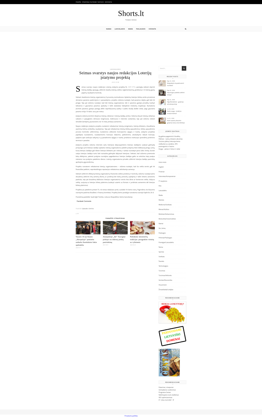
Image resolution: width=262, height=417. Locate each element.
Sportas (161, 252)
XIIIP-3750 (131, 87)
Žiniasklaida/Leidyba (166, 289)
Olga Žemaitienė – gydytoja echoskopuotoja (175, 103)
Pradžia (78, 2)
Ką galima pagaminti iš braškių (169, 136)
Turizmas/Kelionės (165, 275)
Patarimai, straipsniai (166, 387)
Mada (130, 29)
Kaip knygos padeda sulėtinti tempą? (176, 94)
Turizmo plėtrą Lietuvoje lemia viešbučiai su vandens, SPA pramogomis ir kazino (169, 143)
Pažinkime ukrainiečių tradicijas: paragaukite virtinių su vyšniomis (142, 239)
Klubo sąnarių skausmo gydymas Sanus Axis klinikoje (176, 122)
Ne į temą (162, 228)
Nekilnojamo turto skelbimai (169, 395)
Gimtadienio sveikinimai (167, 390)
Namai (108, 29)
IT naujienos (163, 181)
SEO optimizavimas (165, 397)
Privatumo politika (131, 416)
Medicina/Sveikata (165, 205)
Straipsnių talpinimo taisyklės (93, 2)
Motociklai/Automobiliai (167, 219)
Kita (160, 186)
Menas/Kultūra (164, 209)
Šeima (161, 247)
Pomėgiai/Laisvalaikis (166, 242)
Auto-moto (162, 162)
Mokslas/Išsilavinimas (166, 214)
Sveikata (152, 29)
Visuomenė (163, 285)
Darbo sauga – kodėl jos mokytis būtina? (174, 112)
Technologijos (163, 266)
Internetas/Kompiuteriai (167, 176)
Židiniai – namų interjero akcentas (171, 139)
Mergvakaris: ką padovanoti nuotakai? (175, 84)
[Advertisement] (131, 46)
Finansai (161, 172)
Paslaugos (140, 29)
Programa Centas (165, 392)
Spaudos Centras (88, 209)
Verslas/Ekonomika (165, 280)
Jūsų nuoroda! (166, 400)
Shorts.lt (131, 13)
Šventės (161, 261)
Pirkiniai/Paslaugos (165, 238)
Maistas (161, 200)
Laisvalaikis (120, 29)
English (161, 167)
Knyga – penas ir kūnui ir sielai (169, 149)
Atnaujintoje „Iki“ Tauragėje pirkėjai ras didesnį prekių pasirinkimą (114, 239)
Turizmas (162, 271)
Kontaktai (108, 2)
